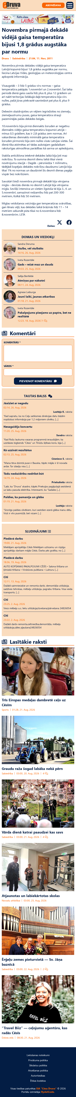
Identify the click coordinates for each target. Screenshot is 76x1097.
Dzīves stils (7, 1037)
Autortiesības (38, 1075)
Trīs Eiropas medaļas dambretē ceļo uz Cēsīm (34, 702)
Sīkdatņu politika (38, 1065)
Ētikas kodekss (38, 1080)
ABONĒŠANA (53, 5)
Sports (5, 709)
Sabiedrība (18, 58)
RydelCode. (48, 1091)
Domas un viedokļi (38, 237)
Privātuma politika (38, 1060)
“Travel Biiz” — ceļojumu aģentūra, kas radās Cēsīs (34, 1030)
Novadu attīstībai (11, 900)
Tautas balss (35, 396)
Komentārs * (12, 342)
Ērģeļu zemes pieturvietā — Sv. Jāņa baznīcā (32, 962)
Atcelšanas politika (38, 1070)
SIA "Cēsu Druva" (46, 1088)
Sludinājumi (36, 531)
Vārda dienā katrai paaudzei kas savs (32, 831)
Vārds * (8, 366)
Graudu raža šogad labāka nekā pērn (32, 768)
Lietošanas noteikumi (38, 1055)
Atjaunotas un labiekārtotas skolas (31, 895)
